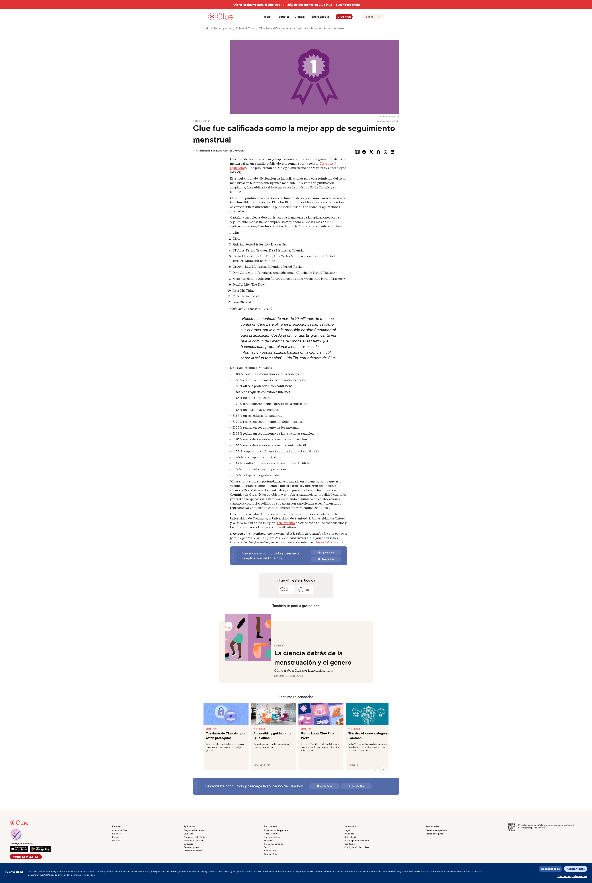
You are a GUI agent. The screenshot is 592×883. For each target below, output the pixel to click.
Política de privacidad (57, 874)
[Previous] (375, 770)
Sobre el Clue (245, 28)
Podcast (116, 840)
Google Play (328, 559)
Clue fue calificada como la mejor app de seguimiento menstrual (302, 28)
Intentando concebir (194, 840)
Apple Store (328, 552)
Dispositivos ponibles (194, 850)
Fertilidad (268, 840)
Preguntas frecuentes (194, 830)
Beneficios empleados (436, 830)
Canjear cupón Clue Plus (25, 856)
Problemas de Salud (273, 843)
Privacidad (349, 833)
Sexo (266, 847)
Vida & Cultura (271, 850)
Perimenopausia (191, 847)
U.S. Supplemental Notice (356, 840)
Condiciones (350, 843)
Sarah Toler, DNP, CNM (290, 675)
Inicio (267, 16)
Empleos (116, 833)
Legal (347, 830)
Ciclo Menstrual (271, 833)
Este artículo (286, 523)
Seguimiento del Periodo (195, 837)
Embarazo (188, 843)
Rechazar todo (550, 869)
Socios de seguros (434, 833)
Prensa (115, 837)
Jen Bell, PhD (263, 764)
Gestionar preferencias (572, 876)
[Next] (383, 770)
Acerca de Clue (119, 830)
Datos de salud (351, 837)
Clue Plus (344, 16)
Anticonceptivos (272, 837)
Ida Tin (355, 764)
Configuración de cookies (356, 847)
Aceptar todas (576, 869)
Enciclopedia (320, 16)
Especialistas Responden (276, 830)
